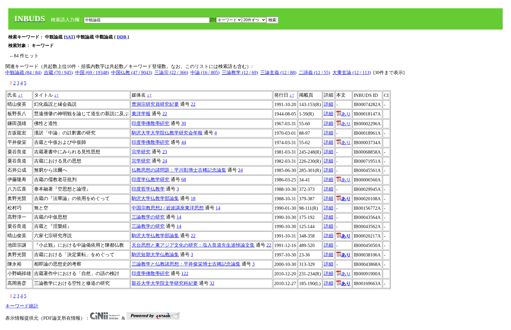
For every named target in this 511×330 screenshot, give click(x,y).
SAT (69, 37)
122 (184, 273)
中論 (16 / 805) (204, 72)
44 (183, 142)
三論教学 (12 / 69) (240, 72)
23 (164, 151)
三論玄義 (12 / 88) (278, 72)
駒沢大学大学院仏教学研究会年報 (167, 132)
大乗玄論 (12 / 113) (351, 72)
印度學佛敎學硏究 (150, 123)
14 (218, 207)
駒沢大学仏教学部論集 (155, 198)
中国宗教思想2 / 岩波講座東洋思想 (168, 207)
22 (193, 104)
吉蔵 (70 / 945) (58, 72)
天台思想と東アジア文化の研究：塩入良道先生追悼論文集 (193, 245)
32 (212, 283)
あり (346, 113)
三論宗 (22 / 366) (171, 72)
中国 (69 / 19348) (92, 72)
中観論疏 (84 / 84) (23, 72)
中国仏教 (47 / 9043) (131, 72)
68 (183, 179)
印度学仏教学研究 (150, 179)
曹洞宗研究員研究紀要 (155, 104)
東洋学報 (141, 113)
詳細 (328, 104)
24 (164, 160)
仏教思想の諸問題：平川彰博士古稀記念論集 (179, 170)
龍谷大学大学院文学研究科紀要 (165, 283)
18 (193, 198)
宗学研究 (141, 151)
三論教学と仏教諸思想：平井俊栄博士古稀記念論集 (186, 263)
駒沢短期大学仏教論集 (155, 254)
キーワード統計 (21, 305)
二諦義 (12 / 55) (314, 72)
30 (183, 123)
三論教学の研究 (148, 217)
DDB (122, 37)
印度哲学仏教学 (148, 188)
